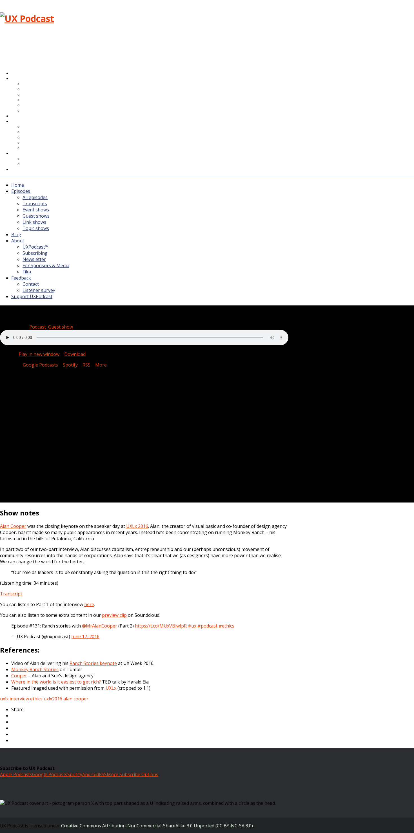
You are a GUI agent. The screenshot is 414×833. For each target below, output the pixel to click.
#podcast (207, 626)
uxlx (4, 699)
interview (19, 699)
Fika (27, 272)
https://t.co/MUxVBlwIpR (161, 626)
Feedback (21, 278)
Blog (16, 234)
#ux (192, 626)
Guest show (60, 327)
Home (17, 185)
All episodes (35, 197)
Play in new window (39, 354)
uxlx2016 (53, 699)
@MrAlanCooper (99, 626)
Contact (31, 284)
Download (75, 354)
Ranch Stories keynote (93, 663)
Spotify (70, 365)
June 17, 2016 (85, 636)
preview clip (114, 615)
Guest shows (36, 216)
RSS (86, 365)
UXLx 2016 (137, 526)
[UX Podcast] (27, 18)
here (89, 604)
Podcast (37, 327)
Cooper (19, 676)
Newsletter (34, 259)
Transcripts (35, 203)
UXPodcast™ (35, 247)
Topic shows (38, 111)
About (22, 121)
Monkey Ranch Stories (35, 669)
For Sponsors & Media (46, 143)
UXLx (111, 688)
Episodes (20, 191)
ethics (36, 699)
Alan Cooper (13, 526)
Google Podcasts (40, 365)
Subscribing (35, 253)
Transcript (11, 594)
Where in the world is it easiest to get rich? (56, 682)
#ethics (226, 626)
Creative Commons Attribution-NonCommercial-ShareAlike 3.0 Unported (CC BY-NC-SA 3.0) (157, 826)
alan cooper (75, 699)
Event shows (36, 210)
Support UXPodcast (35, 170)
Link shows (34, 222)
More (101, 365)
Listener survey (39, 290)
